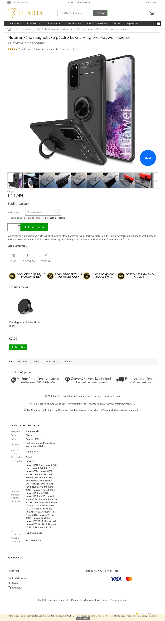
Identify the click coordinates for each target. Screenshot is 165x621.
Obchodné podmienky (79, 2)
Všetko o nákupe (118, 600)
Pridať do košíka (36, 227)
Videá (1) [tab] (37, 361)
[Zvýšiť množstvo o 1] (18, 225)
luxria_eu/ (17, 587)
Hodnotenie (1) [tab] (52, 361)
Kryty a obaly (32, 431)
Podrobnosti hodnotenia (46, 49)
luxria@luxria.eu (20, 578)
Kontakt (42, 600)
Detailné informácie (17, 245)
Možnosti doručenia (55, 217)
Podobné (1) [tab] (24, 361)
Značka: (68, 49)
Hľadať (100, 13)
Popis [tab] (12, 361)
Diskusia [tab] (68, 361)
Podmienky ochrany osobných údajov (89, 600)
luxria (15, 582)
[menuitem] (14, 23)
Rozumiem (83, 618)
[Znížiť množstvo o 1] (18, 229)
